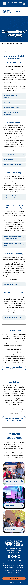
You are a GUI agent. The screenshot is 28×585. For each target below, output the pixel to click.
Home (4, 43)
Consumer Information (9, 567)
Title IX (19, 572)
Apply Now (14, 578)
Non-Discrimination (16, 570)
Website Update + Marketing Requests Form (13, 562)
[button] (14, 473)
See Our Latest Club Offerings (14, 368)
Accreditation (20, 567)
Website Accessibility (14, 574)
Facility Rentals (6, 565)
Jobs (8, 570)
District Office (8, 569)
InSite (23, 563)
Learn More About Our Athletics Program (14, 419)
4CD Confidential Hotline (18, 565)
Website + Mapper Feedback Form (11, 563)
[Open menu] (25, 11)
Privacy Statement (11, 572)
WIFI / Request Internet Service (14, 560)
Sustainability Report (18, 569)
